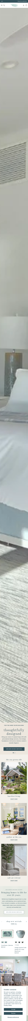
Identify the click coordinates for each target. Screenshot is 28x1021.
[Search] (5, 5)
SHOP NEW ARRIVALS (14, 742)
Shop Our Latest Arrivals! (20, 1)
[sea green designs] (14, 5)
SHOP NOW (14, 799)
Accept (13, 1009)
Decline (13, 1013)
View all (14, 923)
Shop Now (14, 839)
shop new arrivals (14, 921)
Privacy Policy (8, 1005)
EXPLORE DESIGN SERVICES (14, 747)
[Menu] (1, 5)
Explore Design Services (14, 912)
